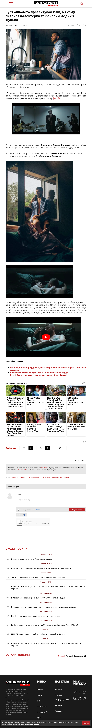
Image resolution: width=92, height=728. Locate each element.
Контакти (58, 690)
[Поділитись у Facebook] (24, 448)
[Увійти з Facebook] (25, 515)
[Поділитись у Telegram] (60, 448)
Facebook (44, 468)
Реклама (58, 705)
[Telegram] (75, 693)
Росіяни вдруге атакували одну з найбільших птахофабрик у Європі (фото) (44, 625)
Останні (61, 656)
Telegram (20, 470)
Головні (69, 656)
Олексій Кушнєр (33, 477)
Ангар (66, 477)
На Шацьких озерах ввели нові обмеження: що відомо (35, 616)
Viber (27, 470)
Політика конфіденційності (30, 724)
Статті (39, 695)
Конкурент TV (42, 712)
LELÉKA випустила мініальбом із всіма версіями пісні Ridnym (38, 634)
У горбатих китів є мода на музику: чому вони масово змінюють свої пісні (43, 607)
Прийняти (86, 723)
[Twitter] (84, 693)
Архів (39, 718)
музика (15, 477)
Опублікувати (77, 510)
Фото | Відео (42, 706)
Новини (40, 690)
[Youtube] (75, 699)
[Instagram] (79, 699)
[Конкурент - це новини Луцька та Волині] (18, 685)
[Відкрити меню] (16, 4)
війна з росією (57, 477)
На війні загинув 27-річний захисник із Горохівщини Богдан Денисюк (41, 568)
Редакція (58, 711)
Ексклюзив (78, 656)
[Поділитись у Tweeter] (40, 448)
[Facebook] (79, 693)
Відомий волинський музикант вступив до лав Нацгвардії (39, 372)
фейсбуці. (58, 98)
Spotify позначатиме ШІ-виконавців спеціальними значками (38, 577)
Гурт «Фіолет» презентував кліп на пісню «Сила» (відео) (38, 375)
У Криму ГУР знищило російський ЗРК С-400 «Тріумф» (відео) (38, 598)
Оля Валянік (45, 477)
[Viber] (84, 699)
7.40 (38, 701)
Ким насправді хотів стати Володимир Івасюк (31, 559)
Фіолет (22, 477)
